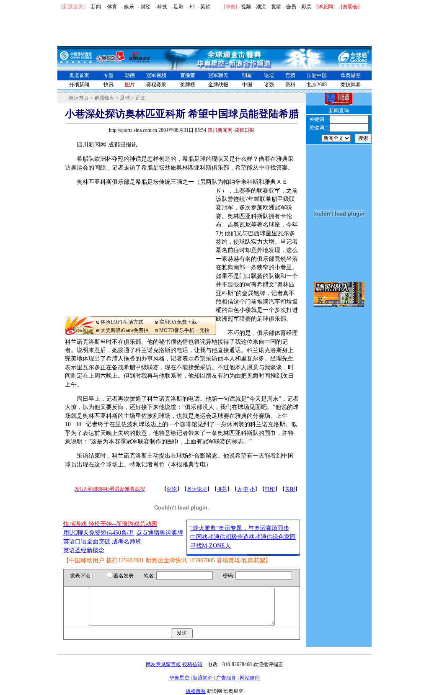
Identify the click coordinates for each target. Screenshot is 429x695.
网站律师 (250, 678)
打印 (270, 489)
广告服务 (226, 678)
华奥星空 (351, 75)
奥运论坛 (197, 489)
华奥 (230, 7)
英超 (205, 7)
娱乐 (129, 7)
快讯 (108, 85)
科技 (162, 7)
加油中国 (317, 75)
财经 (145, 7)
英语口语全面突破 (86, 541)
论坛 (269, 75)
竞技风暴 (351, 85)
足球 (125, 98)
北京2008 (317, 85)
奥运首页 (79, 75)
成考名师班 (126, 541)
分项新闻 (79, 85)
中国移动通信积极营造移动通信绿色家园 (243, 537)
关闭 (290, 489)
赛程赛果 (156, 85)
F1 (192, 7)
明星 (247, 75)
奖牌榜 (187, 85)
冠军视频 (156, 75)
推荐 (222, 489)
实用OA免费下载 (178, 322)
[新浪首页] (73, 7)
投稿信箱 (192, 664)
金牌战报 (218, 85)
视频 (246, 7)
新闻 (96, 7)
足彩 (178, 7)
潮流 (261, 7)
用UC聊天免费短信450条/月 (98, 533)
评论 (172, 489)
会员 (291, 7)
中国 (247, 85)
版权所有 (196, 691)
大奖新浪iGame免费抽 (125, 330)
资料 (290, 85)
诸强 (269, 85)
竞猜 (276, 7)
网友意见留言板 (163, 664)
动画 (130, 75)
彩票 (306, 7)
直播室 (187, 75)
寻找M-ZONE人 (210, 546)
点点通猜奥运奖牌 (159, 533)
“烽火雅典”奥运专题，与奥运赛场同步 (239, 528)
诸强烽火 (104, 98)
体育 (112, 7)
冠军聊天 (218, 75)
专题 (108, 75)
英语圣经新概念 (83, 550)
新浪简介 (203, 678)
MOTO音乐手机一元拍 (184, 330)
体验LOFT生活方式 (122, 322)
